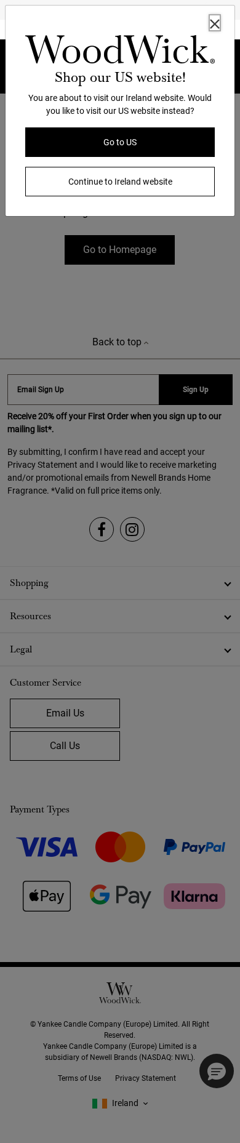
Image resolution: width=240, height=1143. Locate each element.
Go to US (120, 142)
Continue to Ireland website (120, 181)
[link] (120, 51)
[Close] (215, 22)
